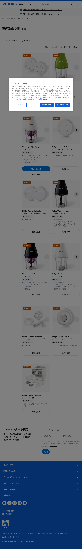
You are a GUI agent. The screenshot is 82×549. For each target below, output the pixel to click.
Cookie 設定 (18, 105)
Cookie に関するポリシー (41, 99)
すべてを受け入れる (61, 105)
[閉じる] (69, 80)
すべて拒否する (46, 105)
